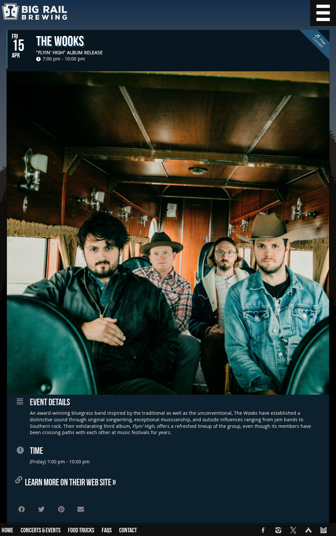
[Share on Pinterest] (61, 509)
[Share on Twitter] (41, 509)
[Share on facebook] (21, 509)
